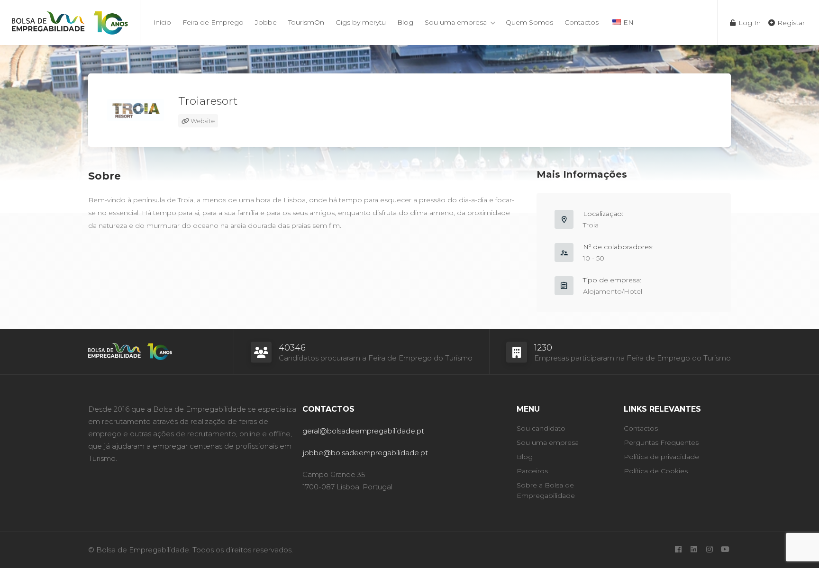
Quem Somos (529, 22)
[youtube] (725, 550)
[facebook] (678, 550)
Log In (749, 22)
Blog (405, 22)
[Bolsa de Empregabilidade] (70, 21)
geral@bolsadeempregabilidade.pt (363, 430)
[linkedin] (694, 550)
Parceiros (532, 471)
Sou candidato (541, 428)
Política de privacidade (661, 456)
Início (162, 22)
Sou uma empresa (456, 22)
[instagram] (709, 550)
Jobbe (266, 22)
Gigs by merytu (361, 22)
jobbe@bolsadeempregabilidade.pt (365, 452)
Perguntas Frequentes (661, 442)
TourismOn (306, 22)
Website (202, 121)
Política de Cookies (656, 471)
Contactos (581, 22)
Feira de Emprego (213, 22)
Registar (790, 22)
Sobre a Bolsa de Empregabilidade (546, 490)
